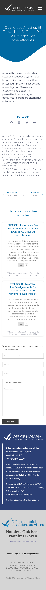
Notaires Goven (15, 542)
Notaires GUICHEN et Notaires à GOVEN (23, 484)
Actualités (8, 183)
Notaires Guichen (29, 542)
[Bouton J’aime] (21, 265)
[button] (11, 122)
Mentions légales (13, 554)
